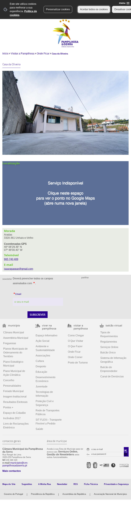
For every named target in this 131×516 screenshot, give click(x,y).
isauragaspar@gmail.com (18, 268)
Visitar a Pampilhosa (22, 53)
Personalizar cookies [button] (58, 9)
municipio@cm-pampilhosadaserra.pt (15, 464)
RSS (75, 484)
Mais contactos (11, 471)
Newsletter (62, 484)
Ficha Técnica (91, 484)
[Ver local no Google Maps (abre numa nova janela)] (65, 193)
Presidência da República (42, 494)
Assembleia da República (74, 494)
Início (5, 53)
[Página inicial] (65, 46)
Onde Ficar (43, 53)
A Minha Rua (44, 484)
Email (17, 293)
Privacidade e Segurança (116, 484)
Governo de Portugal (13, 494)
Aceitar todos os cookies (94, 9)
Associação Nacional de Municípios (110, 494)
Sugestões (27, 484)
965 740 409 (11, 259)
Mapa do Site (8, 484)
